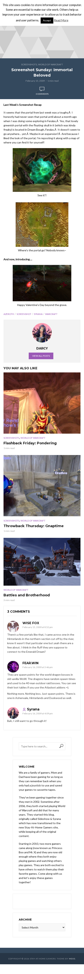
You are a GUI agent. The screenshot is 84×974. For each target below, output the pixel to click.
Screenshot (24, 314)
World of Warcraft (50, 64)
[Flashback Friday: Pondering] (42, 403)
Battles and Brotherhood (27, 595)
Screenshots (29, 64)
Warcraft (51, 314)
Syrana (38, 314)
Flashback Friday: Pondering (30, 443)
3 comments (42, 94)
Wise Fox (30, 623)
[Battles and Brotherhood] (42, 562)
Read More (61, 20)
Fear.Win (30, 663)
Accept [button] (47, 20)
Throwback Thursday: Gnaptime (34, 526)
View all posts (41, 355)
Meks (72, 958)
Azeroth (9, 314)
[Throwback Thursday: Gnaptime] (42, 485)
